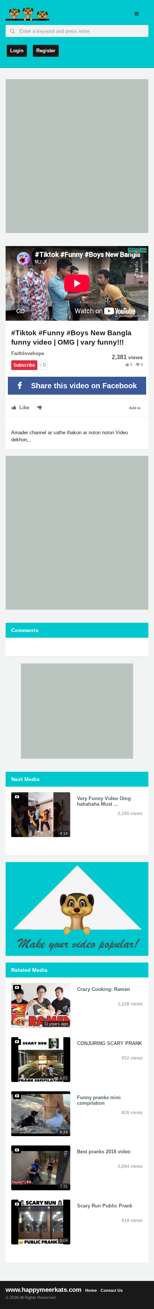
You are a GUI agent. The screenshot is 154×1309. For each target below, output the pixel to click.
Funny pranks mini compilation (99, 1100)
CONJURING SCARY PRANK (109, 1043)
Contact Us (112, 1290)
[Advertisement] (77, 156)
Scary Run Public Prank (104, 1206)
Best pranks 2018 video (103, 1151)
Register (45, 50)
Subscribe (24, 365)
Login (17, 50)
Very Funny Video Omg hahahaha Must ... (104, 801)
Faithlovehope (27, 353)
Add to (135, 408)
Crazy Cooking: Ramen (103, 989)
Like (23, 407)
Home (91, 1290)
